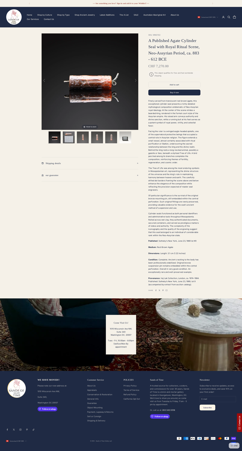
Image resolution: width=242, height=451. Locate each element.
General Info (93, 399)
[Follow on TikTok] (33, 429)
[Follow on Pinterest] (27, 429)
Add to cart (174, 85)
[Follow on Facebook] (7, 429)
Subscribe (207, 408)
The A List (124, 15)
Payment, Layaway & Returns (100, 412)
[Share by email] (166, 290)
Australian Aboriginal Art (154, 15)
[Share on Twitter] (159, 290)
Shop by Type (63, 15)
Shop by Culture (44, 15)
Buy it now (174, 92)
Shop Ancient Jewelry (85, 15)
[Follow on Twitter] (14, 429)
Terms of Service (131, 390)
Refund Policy (130, 394)
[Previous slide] (44, 80)
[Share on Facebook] (156, 290)
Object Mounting (94, 407)
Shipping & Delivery (96, 420)
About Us (175, 15)
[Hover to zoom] (90, 81)
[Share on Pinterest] (163, 290)
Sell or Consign (94, 416)
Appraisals (92, 390)
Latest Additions (107, 15)
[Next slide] (135, 80)
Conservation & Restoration (99, 394)
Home (29, 15)
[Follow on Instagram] (20, 429)
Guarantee (92, 403)
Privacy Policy (130, 386)
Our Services (33, 19)
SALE (136, 15)
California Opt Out (132, 399)
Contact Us (49, 19)
